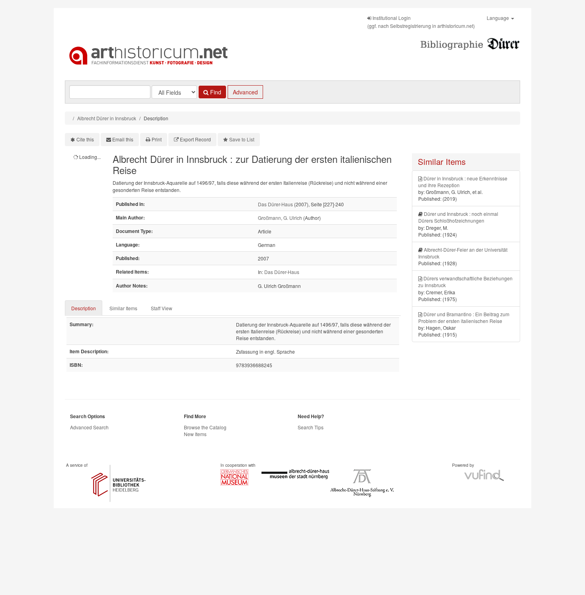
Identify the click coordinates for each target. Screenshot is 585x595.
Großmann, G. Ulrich (280, 217)
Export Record (195, 139)
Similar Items (123, 308)
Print (157, 139)
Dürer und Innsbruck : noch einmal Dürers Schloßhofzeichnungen (458, 217)
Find (215, 92)
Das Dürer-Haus (275, 204)
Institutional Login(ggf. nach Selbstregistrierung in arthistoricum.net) (421, 21)
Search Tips (311, 427)
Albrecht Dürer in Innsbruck (106, 118)
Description (83, 308)
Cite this (85, 139)
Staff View (161, 308)
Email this (122, 139)
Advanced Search (89, 427)
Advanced (245, 92)
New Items (195, 434)
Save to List (241, 139)
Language (498, 17)
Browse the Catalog (205, 427)
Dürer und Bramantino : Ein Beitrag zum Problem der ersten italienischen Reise (463, 317)
